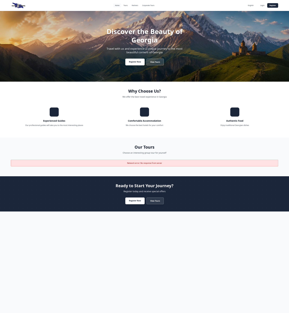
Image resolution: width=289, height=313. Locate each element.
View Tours (155, 62)
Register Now (135, 62)
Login (262, 5)
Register (272, 5)
